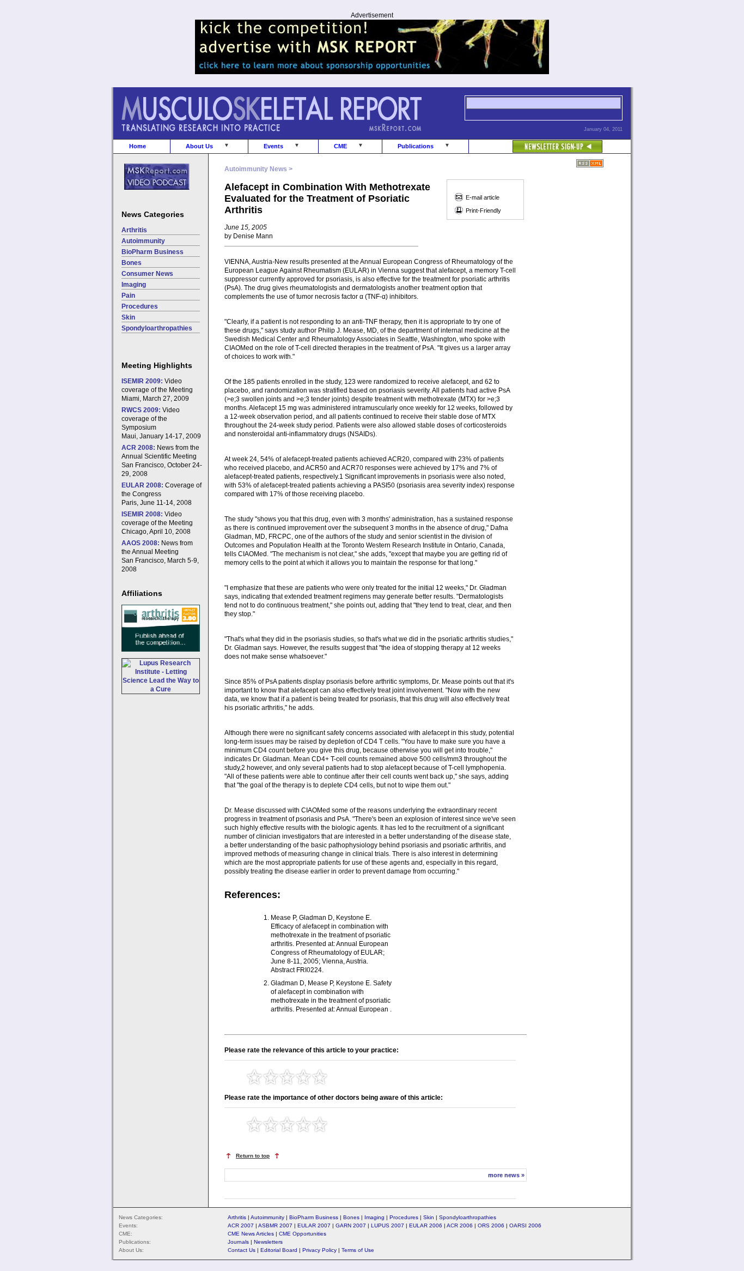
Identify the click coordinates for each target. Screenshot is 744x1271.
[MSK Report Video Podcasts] (151, 196)
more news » (506, 1175)
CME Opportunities (302, 1234)
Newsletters (268, 1242)
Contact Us (241, 1250)
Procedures (139, 306)
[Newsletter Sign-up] (535, 140)
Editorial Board (278, 1250)
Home (137, 146)
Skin (128, 317)
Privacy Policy (319, 1250)
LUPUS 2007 (387, 1225)
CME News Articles (251, 1234)
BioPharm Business (152, 252)
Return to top (253, 1156)
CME (340, 146)
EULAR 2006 (425, 1225)
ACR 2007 (241, 1225)
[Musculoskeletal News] (286, 137)
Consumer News (147, 274)
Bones (131, 263)
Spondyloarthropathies (156, 328)
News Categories (152, 214)
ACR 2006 (460, 1225)
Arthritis (134, 230)
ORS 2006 (491, 1225)
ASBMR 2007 (275, 1225)
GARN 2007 (351, 1225)
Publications (416, 146)
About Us (199, 146)
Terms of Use (357, 1250)
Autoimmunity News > (258, 169)
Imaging (133, 284)
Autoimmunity (143, 241)
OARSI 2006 (525, 1225)
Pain (128, 295)
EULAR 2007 (314, 1225)
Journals (238, 1242)
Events (273, 146)
